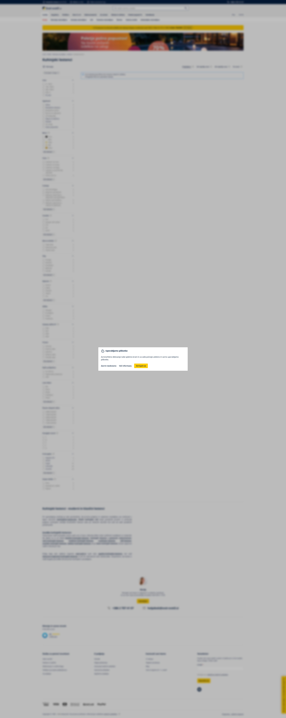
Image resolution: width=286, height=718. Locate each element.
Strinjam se (141, 366)
